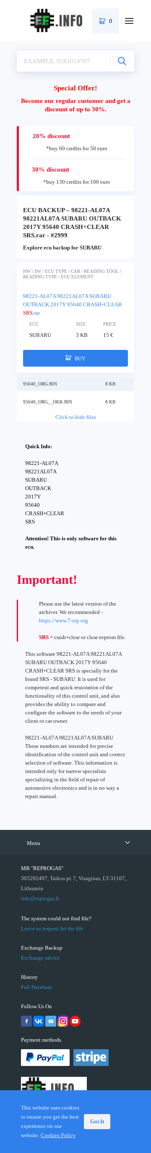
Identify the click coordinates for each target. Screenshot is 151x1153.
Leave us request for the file (52, 928)
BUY (79, 359)
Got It (97, 1121)
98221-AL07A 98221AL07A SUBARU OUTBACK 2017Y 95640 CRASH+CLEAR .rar (72, 304)
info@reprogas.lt (40, 898)
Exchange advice (40, 958)
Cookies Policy (58, 1135)
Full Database (36, 987)
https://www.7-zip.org (63, 620)
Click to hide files (75, 417)
